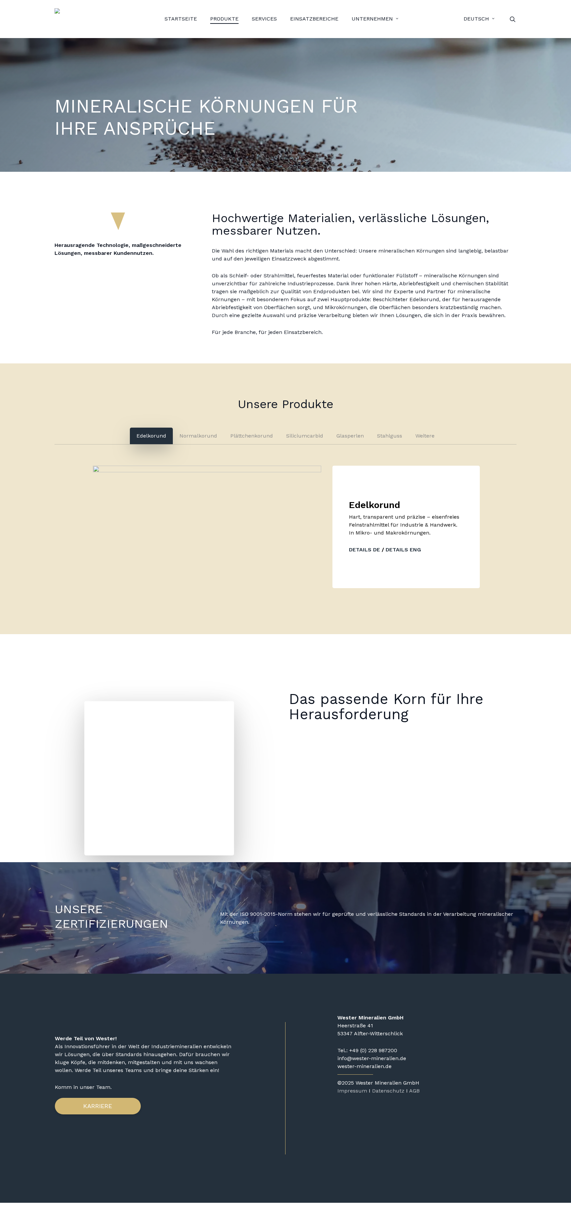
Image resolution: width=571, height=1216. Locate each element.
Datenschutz (388, 1091)
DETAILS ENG (402, 549)
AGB (414, 1091)
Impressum (352, 1091)
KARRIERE (97, 1105)
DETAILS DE (364, 549)
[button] (151, 436)
